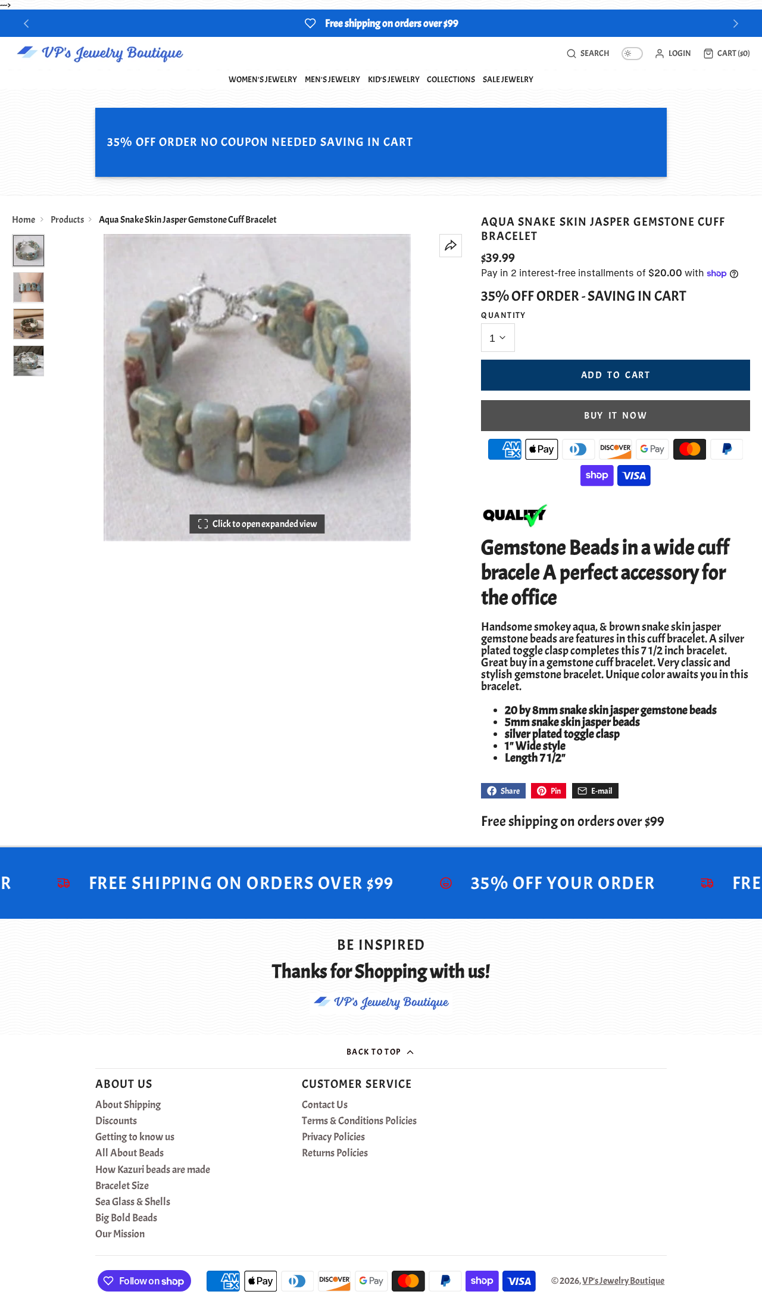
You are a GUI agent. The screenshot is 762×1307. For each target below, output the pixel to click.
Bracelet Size (122, 1186)
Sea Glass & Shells (132, 1202)
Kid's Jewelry (394, 79)
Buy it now (615, 416)
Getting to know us (134, 1137)
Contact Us (325, 1105)
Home (23, 219)
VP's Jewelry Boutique (623, 1281)
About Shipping (128, 1105)
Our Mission (120, 1234)
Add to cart (616, 375)
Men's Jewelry (332, 79)
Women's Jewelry (263, 79)
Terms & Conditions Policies (359, 1121)
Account (672, 53)
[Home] (100, 53)
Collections (451, 79)
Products (67, 219)
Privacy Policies (333, 1137)
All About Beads (129, 1153)
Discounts (116, 1121)
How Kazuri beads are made (152, 1170)
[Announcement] (381, 23)
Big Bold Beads (126, 1218)
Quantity (503, 315)
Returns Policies (335, 1153)
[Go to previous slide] (26, 24)
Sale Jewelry (508, 79)
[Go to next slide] (736, 24)
